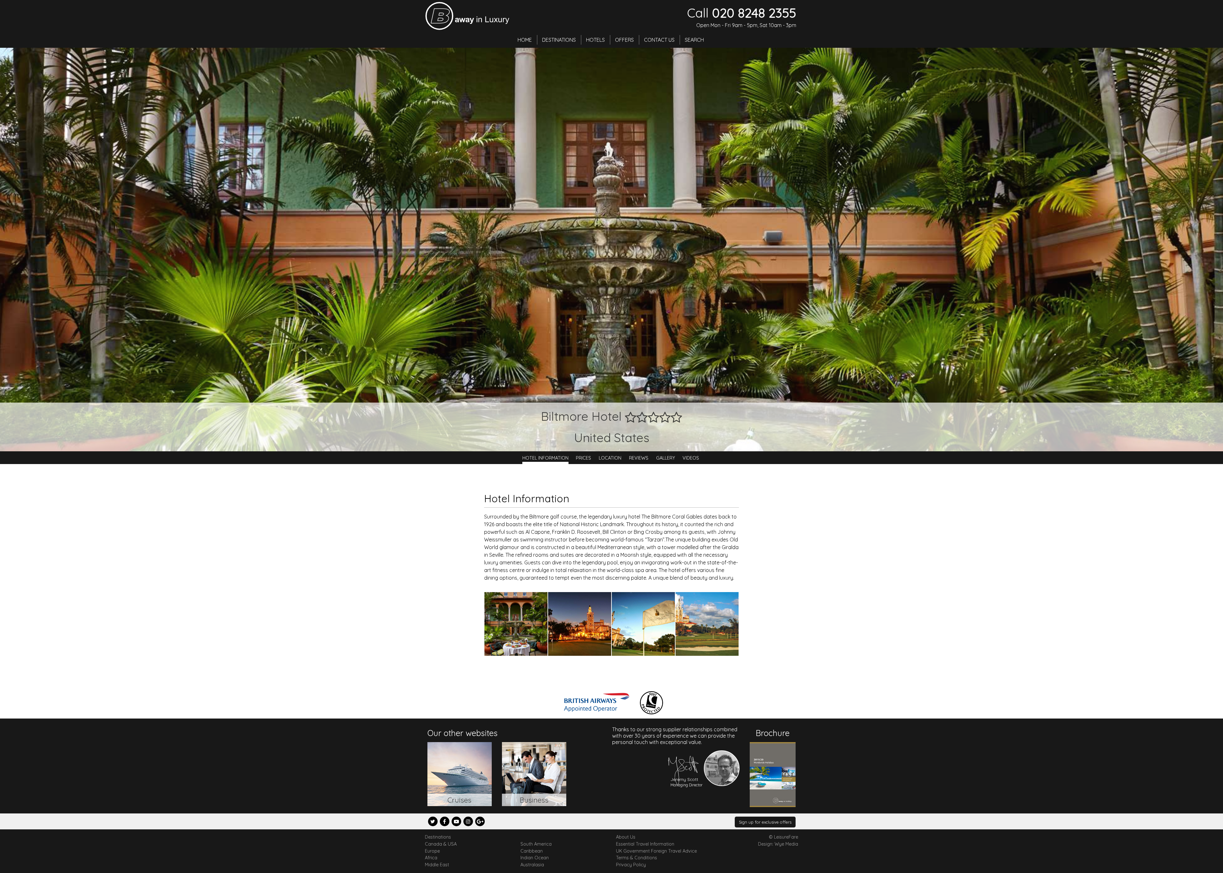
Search (694, 40)
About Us (625, 837)
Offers (624, 40)
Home (525, 40)
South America (536, 844)
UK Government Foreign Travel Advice (656, 851)
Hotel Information (545, 458)
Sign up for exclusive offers (765, 822)
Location (610, 458)
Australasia (532, 865)
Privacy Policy (631, 865)
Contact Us (659, 40)
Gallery (665, 458)
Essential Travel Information (645, 844)
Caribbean (531, 851)
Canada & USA (441, 844)
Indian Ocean (534, 858)
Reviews (638, 458)
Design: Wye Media (778, 844)
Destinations (559, 40)
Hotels (595, 40)
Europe (432, 851)
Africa (431, 858)
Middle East (437, 865)
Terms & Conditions (636, 858)
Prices (583, 458)
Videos (691, 458)
